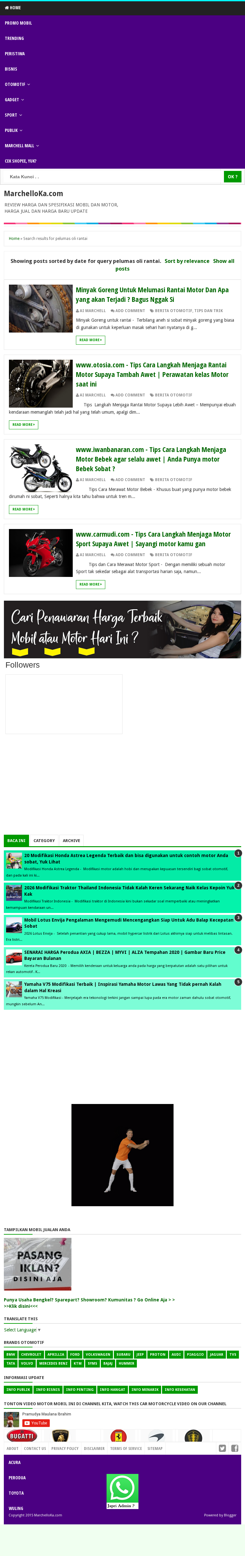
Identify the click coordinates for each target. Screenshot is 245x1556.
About (13, 1448)
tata (10, 1363)
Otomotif (15, 84)
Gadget (12, 99)
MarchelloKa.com (33, 193)
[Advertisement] (122, 790)
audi (176, 1355)
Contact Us (87, 1447)
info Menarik (145, 1390)
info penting (80, 1390)
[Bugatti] (22, 1439)
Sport (11, 115)
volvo (27, 1363)
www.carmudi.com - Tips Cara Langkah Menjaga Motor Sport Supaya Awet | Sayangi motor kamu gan (153, 538)
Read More (89, 340)
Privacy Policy (64, 1448)
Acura (14, 1462)
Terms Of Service (126, 1448)
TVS (232, 1355)
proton (158, 1355)
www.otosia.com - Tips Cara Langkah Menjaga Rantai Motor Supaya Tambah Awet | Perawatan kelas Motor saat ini (152, 374)
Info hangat (112, 1390)
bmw (10, 1355)
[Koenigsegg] (193, 1441)
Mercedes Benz (53, 1363)
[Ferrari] (119, 1439)
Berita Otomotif (173, 311)
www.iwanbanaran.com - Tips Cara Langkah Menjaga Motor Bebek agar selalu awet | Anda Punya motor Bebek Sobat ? (151, 458)
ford (75, 1355)
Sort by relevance (187, 261)
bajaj (108, 1363)
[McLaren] (156, 1440)
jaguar (216, 1355)
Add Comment (130, 311)
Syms (92, 1363)
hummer (126, 1363)
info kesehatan (180, 1390)
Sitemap (155, 1448)
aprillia (56, 1355)
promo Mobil (18, 23)
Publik (11, 130)
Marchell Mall (19, 145)
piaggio (195, 1355)
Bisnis (11, 69)
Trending (14, 38)
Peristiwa (15, 53)
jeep (140, 1355)
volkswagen (98, 1355)
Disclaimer (94, 1448)
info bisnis (48, 1390)
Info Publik (18, 1390)
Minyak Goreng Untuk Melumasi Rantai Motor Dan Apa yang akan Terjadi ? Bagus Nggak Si (152, 294)
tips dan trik (208, 311)
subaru (123, 1355)
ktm (78, 1363)
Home (15, 7)
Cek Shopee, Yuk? (20, 161)
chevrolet (31, 1355)
